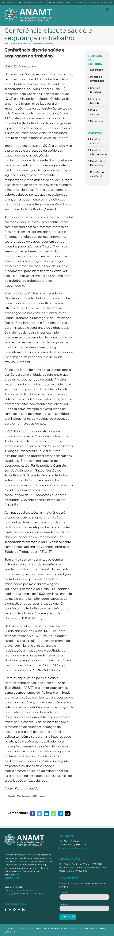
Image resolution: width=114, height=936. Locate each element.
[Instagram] (14, 909)
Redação (11, 796)
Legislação (96, 69)
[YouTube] (19, 909)
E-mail (65, 903)
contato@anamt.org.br (78, 848)
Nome (64, 892)
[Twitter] (10, 909)
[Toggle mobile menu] (108, 9)
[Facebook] (5, 909)
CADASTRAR (68, 916)
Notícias (42, 796)
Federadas (96, 121)
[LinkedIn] (23, 909)
